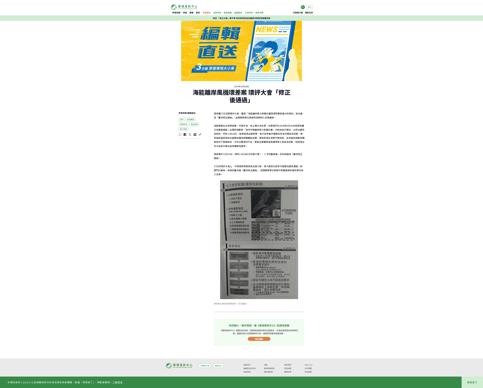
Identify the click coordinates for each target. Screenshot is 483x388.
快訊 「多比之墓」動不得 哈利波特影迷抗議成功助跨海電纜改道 (241, 18)
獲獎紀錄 (287, 372)
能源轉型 (190, 119)
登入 (309, 7)
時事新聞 (176, 12)
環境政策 (183, 124)
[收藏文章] (180, 134)
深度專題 (207, 12)
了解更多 (118, 382)
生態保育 (217, 12)
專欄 (191, 12)
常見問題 (287, 368)
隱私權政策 (268, 372)
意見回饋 (308, 372)
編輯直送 (191, 112)
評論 (185, 12)
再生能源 (194, 124)
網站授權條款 (269, 368)
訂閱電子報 (298, 12)
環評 (182, 119)
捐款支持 (309, 12)
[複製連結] (200, 134)
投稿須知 (247, 372)
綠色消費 (259, 12)
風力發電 (183, 129)
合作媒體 (308, 368)
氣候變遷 (228, 12)
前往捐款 (259, 338)
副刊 (198, 12)
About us (308, 365)
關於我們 (287, 365)
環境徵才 (247, 365)
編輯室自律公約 (250, 368)
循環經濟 (238, 12)
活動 (265, 365)
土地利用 (249, 12)
